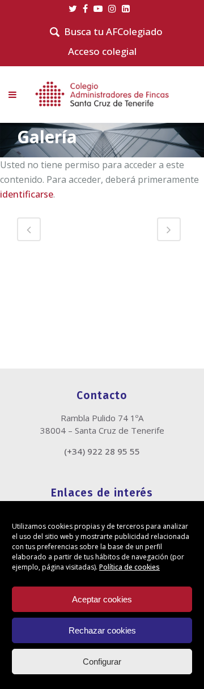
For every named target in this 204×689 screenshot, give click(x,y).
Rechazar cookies (102, 630)
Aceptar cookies (102, 599)
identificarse (26, 194)
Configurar (102, 661)
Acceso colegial (102, 51)
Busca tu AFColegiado (113, 31)
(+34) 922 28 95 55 (102, 451)
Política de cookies (129, 567)
